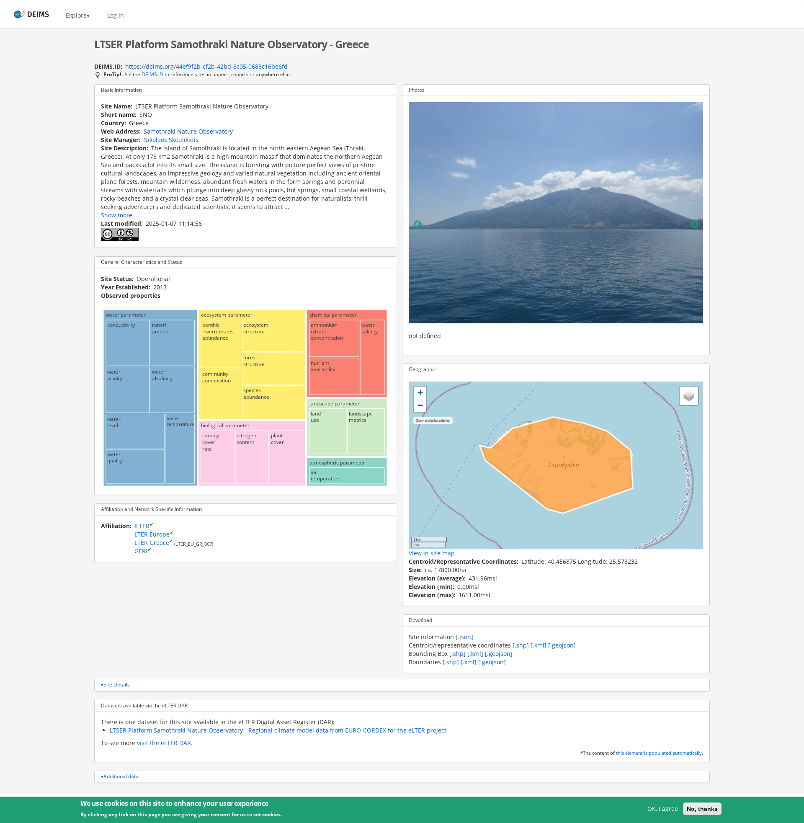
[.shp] (521, 645)
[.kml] (538, 645)
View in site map (432, 553)
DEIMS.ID (152, 74)
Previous (417, 225)
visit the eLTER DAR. (165, 743)
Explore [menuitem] (76, 15)
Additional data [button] (121, 776)
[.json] (464, 637)
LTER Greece (151, 543)
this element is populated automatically (659, 753)
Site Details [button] (116, 684)
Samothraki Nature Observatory (188, 131)
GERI (140, 551)
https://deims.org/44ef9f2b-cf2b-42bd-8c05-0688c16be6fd (206, 66)
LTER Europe (152, 534)
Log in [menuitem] (115, 15)
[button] (420, 393)
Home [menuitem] (23, 15)
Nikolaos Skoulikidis (170, 140)
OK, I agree (662, 809)
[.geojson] (562, 645)
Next (694, 225)
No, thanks (702, 808)
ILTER (141, 526)
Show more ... (120, 215)
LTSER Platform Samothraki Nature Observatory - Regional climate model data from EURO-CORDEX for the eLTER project (278, 730)
